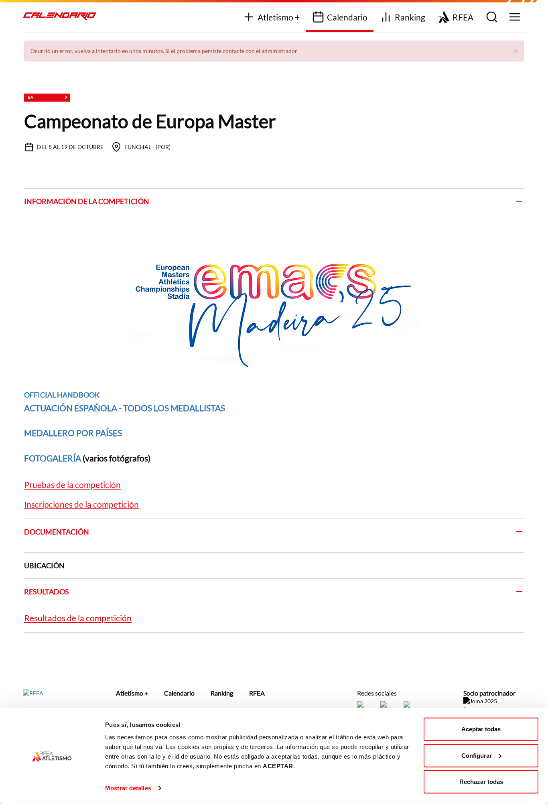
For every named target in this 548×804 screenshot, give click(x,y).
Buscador (490, 17)
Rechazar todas (481, 781)
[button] (515, 50)
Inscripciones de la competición (81, 504)
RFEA (463, 17)
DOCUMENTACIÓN (56, 531)
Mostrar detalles (128, 788)
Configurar (476, 755)
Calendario (347, 17)
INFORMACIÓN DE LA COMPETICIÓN (86, 201)
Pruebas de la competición (72, 485)
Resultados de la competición (78, 618)
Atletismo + (279, 17)
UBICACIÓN (44, 565)
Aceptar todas (481, 729)
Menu (513, 17)
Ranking (410, 17)
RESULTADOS (46, 591)
